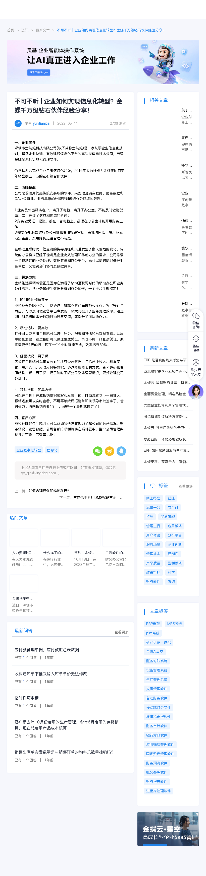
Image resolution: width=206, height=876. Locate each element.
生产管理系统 (156, 679)
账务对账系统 (156, 660)
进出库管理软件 (158, 790)
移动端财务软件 (158, 707)
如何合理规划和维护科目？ (50, 490)
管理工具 (153, 525)
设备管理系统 (156, 670)
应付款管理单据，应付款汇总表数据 (47, 649)
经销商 (173, 553)
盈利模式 (175, 563)
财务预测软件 (156, 763)
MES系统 (174, 623)
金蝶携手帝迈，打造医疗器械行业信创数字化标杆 (22, 598)
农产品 (173, 507)
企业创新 (175, 544)
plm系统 (153, 633)
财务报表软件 (156, 781)
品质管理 (168, 516)
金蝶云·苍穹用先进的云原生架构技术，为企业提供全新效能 (167, 428)
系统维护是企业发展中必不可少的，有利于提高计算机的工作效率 (166, 371)
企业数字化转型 (28, 450)
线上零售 (153, 498)
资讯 (24, 30)
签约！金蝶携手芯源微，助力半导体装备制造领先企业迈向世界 (84, 553)
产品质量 (153, 563)
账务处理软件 (156, 772)
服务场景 (153, 544)
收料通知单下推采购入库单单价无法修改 (51, 674)
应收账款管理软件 (160, 744)
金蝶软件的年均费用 (115, 553)
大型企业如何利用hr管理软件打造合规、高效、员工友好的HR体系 (166, 405)
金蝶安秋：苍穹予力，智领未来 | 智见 (166, 461)
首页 (10, 30)
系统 (171, 581)
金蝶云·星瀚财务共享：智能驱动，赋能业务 (167, 382)
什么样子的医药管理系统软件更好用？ (53, 553)
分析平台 (175, 535)
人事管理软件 (156, 688)
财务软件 (153, 581)
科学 (171, 572)
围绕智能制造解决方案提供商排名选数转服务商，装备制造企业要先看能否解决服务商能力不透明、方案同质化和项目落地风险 (166, 416)
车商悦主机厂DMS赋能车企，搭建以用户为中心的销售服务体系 (99, 497)
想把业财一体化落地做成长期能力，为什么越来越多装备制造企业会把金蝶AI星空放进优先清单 (168, 439)
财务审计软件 (156, 725)
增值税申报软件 (158, 716)
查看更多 (122, 632)
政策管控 (153, 572)
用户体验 (153, 535)
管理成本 (153, 553)
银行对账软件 (156, 735)
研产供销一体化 (158, 642)
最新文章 (43, 30)
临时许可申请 (27, 698)
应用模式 (175, 525)
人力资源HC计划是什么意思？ (23, 553)
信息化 (52, 450)
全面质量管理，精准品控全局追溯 (166, 394)
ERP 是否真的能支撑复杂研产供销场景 (167, 360)
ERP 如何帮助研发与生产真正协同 (167, 450)
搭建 (171, 498)
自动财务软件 (156, 698)
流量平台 (153, 507)
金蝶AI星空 (154, 651)
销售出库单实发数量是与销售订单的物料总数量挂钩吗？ (65, 752)
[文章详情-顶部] (103, 42)
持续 (149, 516)
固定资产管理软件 (160, 753)
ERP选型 (153, 623)
